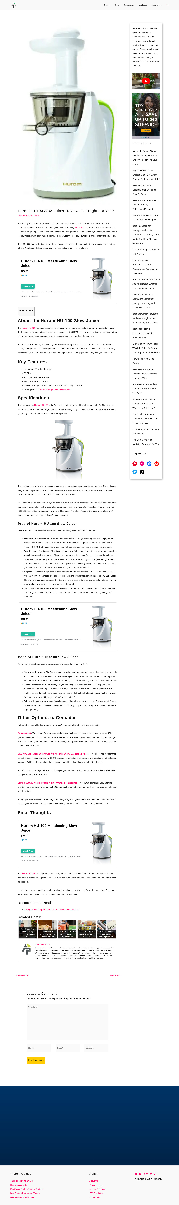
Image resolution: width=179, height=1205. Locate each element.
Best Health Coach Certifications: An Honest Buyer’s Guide (144, 189)
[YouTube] (147, 1174)
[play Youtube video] (146, 81)
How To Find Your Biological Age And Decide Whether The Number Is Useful (146, 284)
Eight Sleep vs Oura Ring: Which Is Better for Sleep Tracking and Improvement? (146, 348)
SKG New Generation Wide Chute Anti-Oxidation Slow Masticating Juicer (53, 754)
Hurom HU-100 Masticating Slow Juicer (49, 263)
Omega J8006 (24, 733)
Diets (117, 5)
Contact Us (95, 1197)
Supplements (129, 5)
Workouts (143, 5)
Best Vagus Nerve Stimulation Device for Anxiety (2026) (143, 333)
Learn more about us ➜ (89, 1148)
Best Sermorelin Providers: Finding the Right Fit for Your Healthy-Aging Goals (145, 318)
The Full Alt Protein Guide (22, 1181)
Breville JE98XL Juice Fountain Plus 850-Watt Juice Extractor (47, 783)
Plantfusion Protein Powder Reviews (26, 1189)
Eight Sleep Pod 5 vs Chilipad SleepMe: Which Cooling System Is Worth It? (146, 174)
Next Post (116, 975)
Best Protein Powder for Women (25, 1193)
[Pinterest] (136, 1174)
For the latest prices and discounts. (54, 390)
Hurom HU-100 (28, 328)
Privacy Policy (96, 1185)
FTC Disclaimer (97, 1193)
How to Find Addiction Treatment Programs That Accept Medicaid (144, 418)
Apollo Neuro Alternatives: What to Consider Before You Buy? (145, 388)
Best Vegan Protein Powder (22, 1197)
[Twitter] (151, 1174)
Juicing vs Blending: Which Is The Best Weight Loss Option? (51, 909)
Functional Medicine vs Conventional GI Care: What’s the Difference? (143, 403)
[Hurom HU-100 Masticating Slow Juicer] (101, 279)
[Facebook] (143, 1174)
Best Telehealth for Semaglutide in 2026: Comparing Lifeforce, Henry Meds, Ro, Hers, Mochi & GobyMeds (145, 235)
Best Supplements (18, 1185)
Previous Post (20, 975)
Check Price (28, 286)
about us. (136, 66)
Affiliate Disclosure (98, 1189)
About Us (155, 5)
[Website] (96, 1048)
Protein (107, 5)
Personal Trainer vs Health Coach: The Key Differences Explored (145, 204)
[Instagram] (140, 1174)
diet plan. (79, 227)
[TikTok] (154, 1174)
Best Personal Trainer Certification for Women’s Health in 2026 (144, 373)
